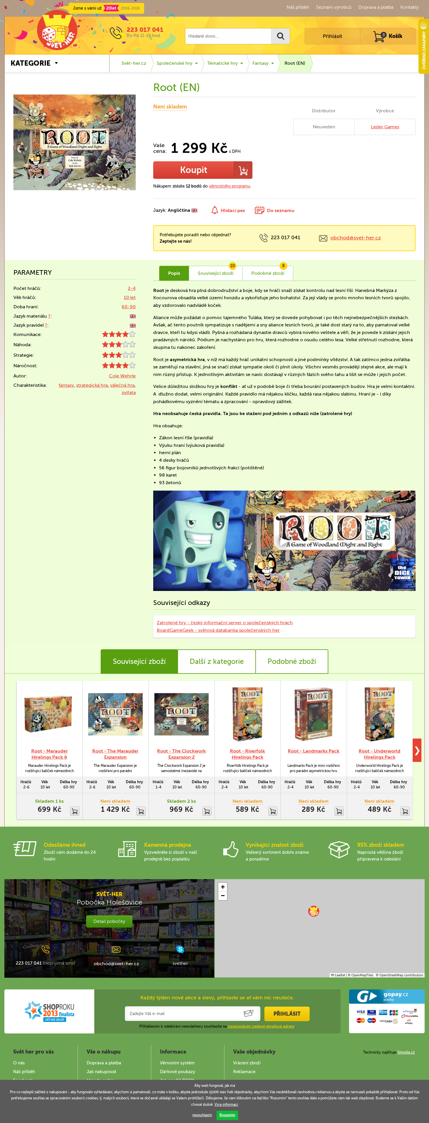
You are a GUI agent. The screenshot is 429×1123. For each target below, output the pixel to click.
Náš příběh (298, 7)
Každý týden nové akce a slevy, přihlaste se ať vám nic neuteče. (217, 997)
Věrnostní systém (177, 1063)
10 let (130, 297)
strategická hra (92, 385)
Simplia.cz (406, 1052)
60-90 (129, 306)
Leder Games (385, 127)
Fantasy (260, 63)
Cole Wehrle (122, 376)
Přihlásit (332, 36)
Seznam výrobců (333, 7)
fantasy (66, 385)
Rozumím (227, 1115)
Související (216, 271)
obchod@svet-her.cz (355, 238)
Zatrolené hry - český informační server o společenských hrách (225, 622)
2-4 (132, 288)
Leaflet (339, 975)
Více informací (226, 1105)
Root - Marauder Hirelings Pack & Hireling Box (49, 757)
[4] (119, 335)
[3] (119, 346)
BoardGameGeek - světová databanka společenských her (218, 630)
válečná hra (122, 385)
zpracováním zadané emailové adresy (261, 1026)
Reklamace (244, 1071)
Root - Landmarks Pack (313, 751)
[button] (313, 911)
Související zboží (139, 661)
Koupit (193, 170)
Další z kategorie (217, 661)
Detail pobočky (109, 921)
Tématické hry (222, 63)
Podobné (268, 271)
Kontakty (409, 7)
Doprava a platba (375, 7)
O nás (19, 1063)
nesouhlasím (202, 1115)
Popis (174, 273)
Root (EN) (295, 63)
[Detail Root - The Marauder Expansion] (115, 714)
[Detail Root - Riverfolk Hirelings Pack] (247, 714)
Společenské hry (174, 63)
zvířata (129, 392)
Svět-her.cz (133, 63)
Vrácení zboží (247, 1063)
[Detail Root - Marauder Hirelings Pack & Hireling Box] (49, 714)
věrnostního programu (229, 186)
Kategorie (30, 63)
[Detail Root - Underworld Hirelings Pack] (380, 714)
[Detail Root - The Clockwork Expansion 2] (181, 714)
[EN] (133, 316)
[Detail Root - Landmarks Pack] (313, 714)
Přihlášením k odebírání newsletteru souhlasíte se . (217, 1026)
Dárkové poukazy (177, 1071)
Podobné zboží (292, 661)
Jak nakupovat (101, 1071)
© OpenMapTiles (360, 975)
